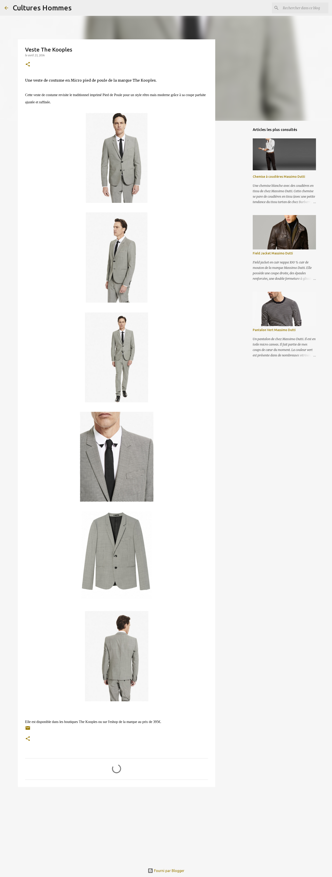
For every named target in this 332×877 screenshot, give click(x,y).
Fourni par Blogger (168, 871)
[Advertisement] (116, 825)
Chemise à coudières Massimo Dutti (279, 176)
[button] (27, 65)
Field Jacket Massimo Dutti (273, 253)
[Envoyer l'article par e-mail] (27, 729)
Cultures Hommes (42, 8)
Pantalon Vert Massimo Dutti (274, 330)
